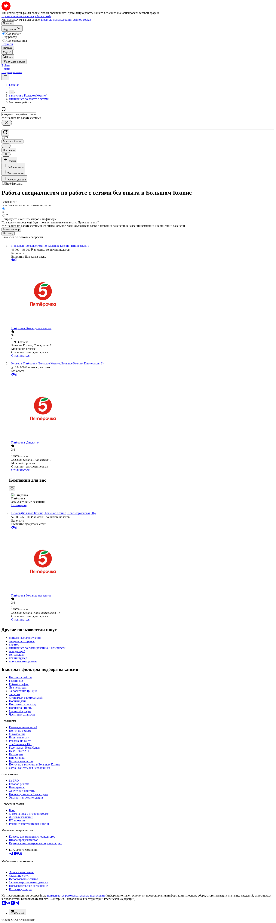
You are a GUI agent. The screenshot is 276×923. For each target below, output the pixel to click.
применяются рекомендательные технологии (76, 895)
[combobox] (19, 114)
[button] (6, 65)
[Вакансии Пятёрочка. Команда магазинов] (141, 294)
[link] (8, 56)
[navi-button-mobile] (5, 77)
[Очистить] (7, 123)
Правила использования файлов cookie (66, 19)
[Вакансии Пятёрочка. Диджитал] (141, 408)
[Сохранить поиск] (5, 133)
